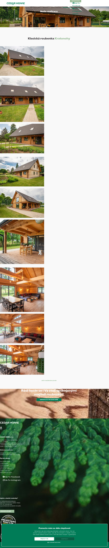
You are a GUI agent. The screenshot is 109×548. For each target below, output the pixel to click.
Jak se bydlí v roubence (6, 469)
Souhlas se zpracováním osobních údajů (10, 454)
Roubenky (46, 7)
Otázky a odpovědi (5, 470)
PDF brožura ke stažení (6, 472)
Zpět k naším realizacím (49, 380)
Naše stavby (3, 467)
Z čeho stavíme (4, 463)
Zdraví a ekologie (56, 7)
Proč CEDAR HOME (35, 7)
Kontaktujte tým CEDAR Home (49, 399)
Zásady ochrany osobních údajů (8, 453)
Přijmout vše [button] (44, 538)
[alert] (54, 535)
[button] (54, 542)
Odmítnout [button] (64, 539)
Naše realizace (67, 7)
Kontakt (76, 7)
